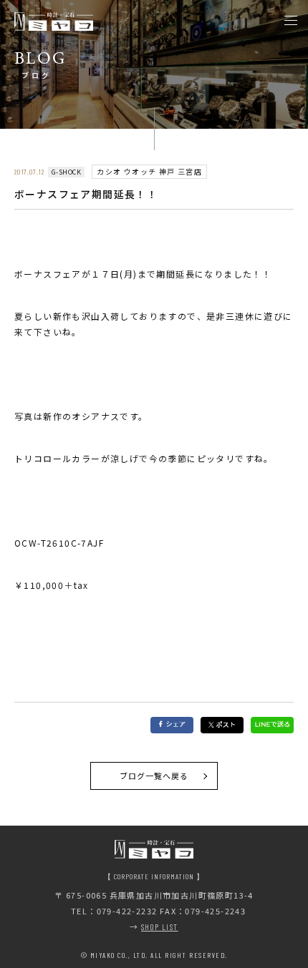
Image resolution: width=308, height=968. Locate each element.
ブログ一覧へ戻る (154, 775)
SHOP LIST (159, 927)
